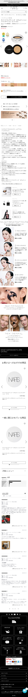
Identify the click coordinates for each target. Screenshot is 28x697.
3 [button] (14, 120)
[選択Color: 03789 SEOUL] (2, 84)
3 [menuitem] (15, 608)
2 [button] (13, 120)
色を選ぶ (14, 695)
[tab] (5, 493)
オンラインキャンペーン (10, 14)
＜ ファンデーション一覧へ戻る (6, 17)
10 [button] (18, 409)
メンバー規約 (4, 691)
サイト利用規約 (10, 691)
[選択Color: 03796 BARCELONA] (25, 84)
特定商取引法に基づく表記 (19, 691)
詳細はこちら (16, 194)
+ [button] (5, 97)
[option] (14, 5)
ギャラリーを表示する (14, 355)
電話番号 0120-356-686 (14, 668)
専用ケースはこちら (5, 75)
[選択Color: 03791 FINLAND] (9, 84)
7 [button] (15, 409)
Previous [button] (1, 5)
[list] (14, 519)
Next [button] (26, 5)
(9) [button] (7, 484)
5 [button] (13, 409)
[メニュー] (2, 8)
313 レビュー (10, 26)
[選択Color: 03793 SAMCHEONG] (15, 84)
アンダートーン (4, 81)
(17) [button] (7, 483)
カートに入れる (16, 96)
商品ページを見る (18, 238)
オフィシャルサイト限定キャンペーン (12, 106)
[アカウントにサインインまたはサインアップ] (24, 8)
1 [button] (12, 120)
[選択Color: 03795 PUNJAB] (22, 84)
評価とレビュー (8, 471)
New (2, 14)
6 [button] (14, 409)
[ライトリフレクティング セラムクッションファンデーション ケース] (14, 379)
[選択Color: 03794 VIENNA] (18, 84)
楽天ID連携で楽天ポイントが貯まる (12, 109)
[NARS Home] (14, 7)
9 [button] (17, 409)
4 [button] (12, 409)
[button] (14, 91)
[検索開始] (25, 11)
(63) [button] (7, 482)
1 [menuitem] (12, 608)
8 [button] (16, 409)
